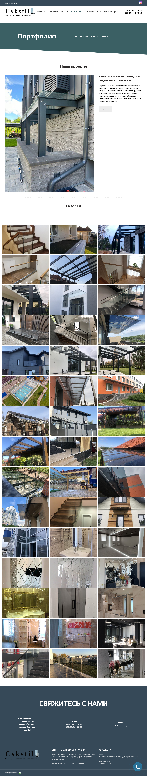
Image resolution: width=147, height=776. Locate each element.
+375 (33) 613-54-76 (133, 10)
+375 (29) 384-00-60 (133, 13)
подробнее (105, 106)
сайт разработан (12, 773)
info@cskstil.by (11, 3)
